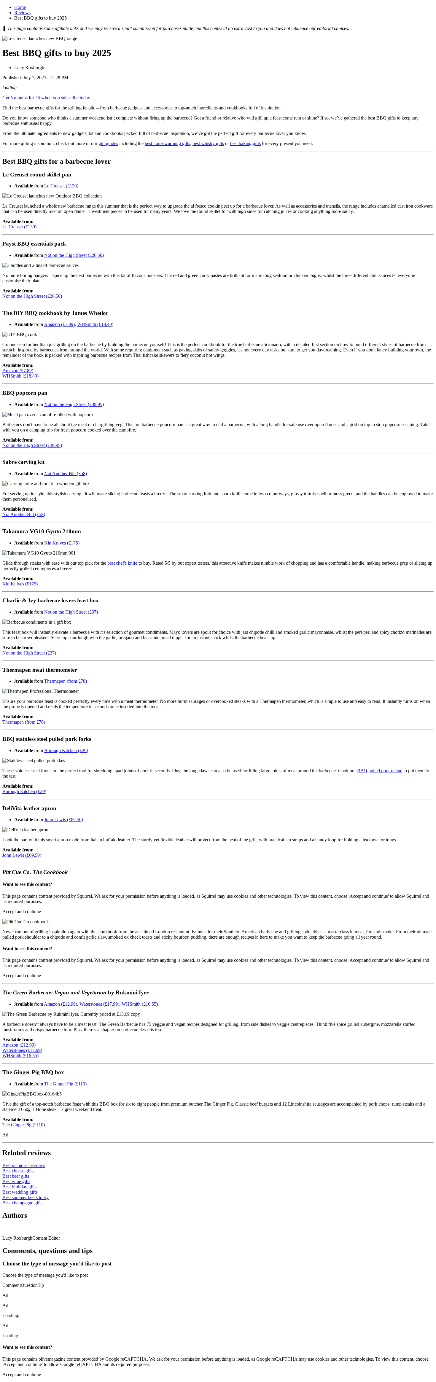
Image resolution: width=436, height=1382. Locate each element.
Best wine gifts (16, 1181)
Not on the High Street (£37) (71, 611)
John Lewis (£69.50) (63, 819)
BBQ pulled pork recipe (379, 770)
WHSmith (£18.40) (95, 324)
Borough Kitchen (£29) (66, 750)
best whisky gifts (208, 143)
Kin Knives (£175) (61, 542)
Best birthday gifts (19, 1186)
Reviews (22, 12)
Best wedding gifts (19, 1192)
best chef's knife (122, 563)
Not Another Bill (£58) (65, 473)
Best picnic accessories (23, 1165)
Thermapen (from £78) (65, 681)
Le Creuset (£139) (61, 185)
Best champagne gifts (22, 1202)
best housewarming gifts (167, 143)
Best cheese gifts (18, 1170)
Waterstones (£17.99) (99, 1004)
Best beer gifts (15, 1176)
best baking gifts (245, 143)
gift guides (108, 143)
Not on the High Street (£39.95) (74, 404)
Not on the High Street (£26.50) (74, 255)
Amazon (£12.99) (60, 1004)
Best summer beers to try (25, 1197)
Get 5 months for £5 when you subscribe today (46, 97)
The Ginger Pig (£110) (65, 1083)
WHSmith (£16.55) (140, 1004)
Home (20, 7)
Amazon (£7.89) (59, 324)
